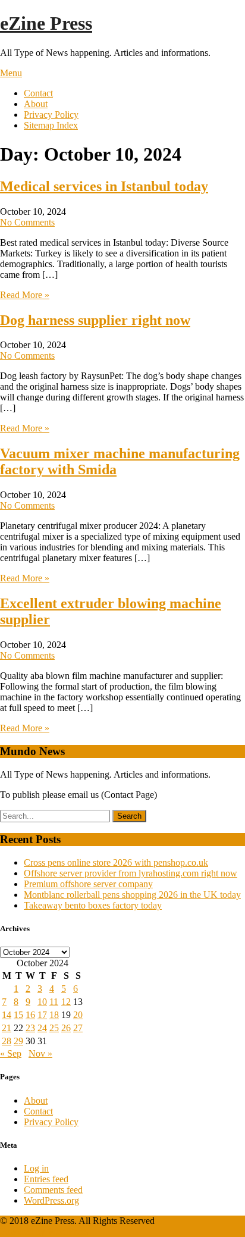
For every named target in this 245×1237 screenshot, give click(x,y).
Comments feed (53, 1190)
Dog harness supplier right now (95, 320)
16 (30, 1015)
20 (78, 1015)
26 (66, 1028)
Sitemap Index (51, 125)
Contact (38, 93)
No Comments (27, 222)
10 (42, 1002)
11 (53, 1002)
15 (18, 1015)
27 (78, 1028)
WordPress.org (51, 1200)
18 (54, 1015)
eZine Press (46, 23)
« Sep (10, 1053)
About (36, 104)
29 (18, 1041)
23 (30, 1028)
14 (6, 1015)
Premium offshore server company (88, 884)
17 (42, 1015)
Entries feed (46, 1179)
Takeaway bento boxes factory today (93, 905)
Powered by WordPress (44, 1231)
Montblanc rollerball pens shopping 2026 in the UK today (132, 895)
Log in (36, 1168)
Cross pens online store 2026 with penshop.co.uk (116, 862)
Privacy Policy (51, 114)
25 (54, 1028)
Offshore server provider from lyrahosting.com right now (130, 873)
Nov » (40, 1053)
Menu (11, 73)
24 (42, 1028)
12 (66, 1002)
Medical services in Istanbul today (104, 186)
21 (6, 1028)
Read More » (24, 295)
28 (6, 1041)
